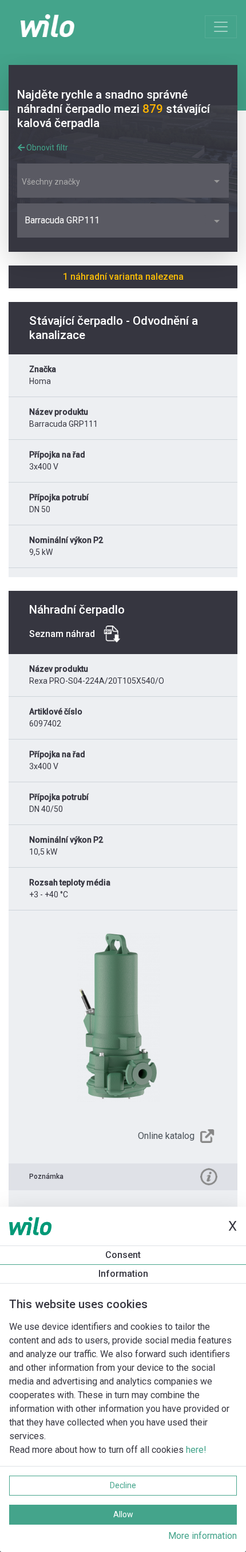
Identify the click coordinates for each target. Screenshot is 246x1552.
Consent (123, 1254)
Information (123, 1273)
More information (202, 1535)
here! (196, 1449)
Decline (123, 1485)
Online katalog (166, 1135)
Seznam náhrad (62, 633)
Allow (123, 1514)
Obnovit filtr (46, 147)
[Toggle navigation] (221, 26)
